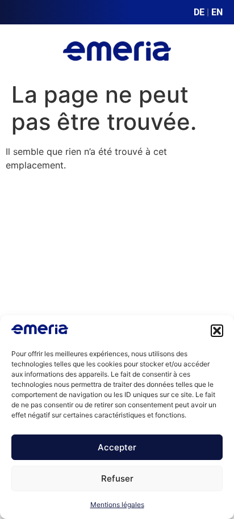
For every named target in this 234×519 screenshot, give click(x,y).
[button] (217, 330)
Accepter (117, 447)
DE (199, 12)
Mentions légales (117, 504)
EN (217, 12)
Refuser (117, 478)
